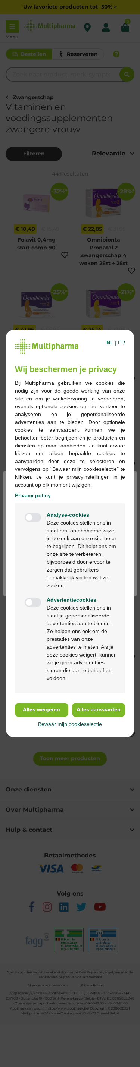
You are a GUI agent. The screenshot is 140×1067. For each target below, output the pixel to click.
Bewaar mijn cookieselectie (70, 724)
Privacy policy (33, 495)
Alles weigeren (41, 709)
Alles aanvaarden (99, 709)
